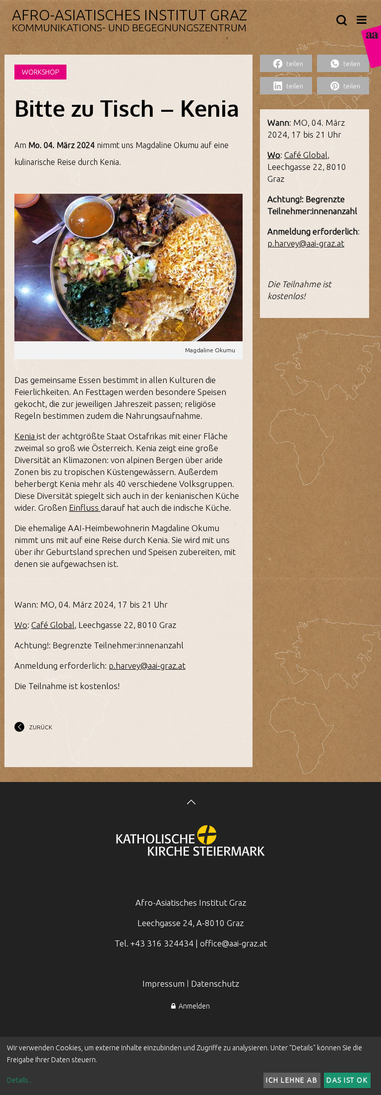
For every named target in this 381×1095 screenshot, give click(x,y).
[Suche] (341, 21)
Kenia (25, 436)
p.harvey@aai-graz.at (147, 665)
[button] (286, 63)
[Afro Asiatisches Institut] (371, 47)
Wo (20, 624)
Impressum (163, 983)
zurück (40, 727)
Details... (20, 1080)
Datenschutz (215, 983)
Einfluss (85, 507)
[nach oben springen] (190, 803)
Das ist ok (347, 1080)
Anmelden (193, 1006)
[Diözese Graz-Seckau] (190, 841)
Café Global (52, 624)
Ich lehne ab (292, 1080)
